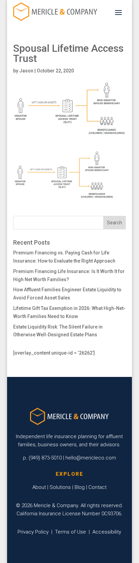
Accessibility (106, 532)
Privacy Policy (33, 532)
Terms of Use (70, 532)
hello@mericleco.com (90, 458)
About (39, 487)
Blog (80, 487)
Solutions (60, 487)
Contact (97, 487)
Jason (26, 70)
